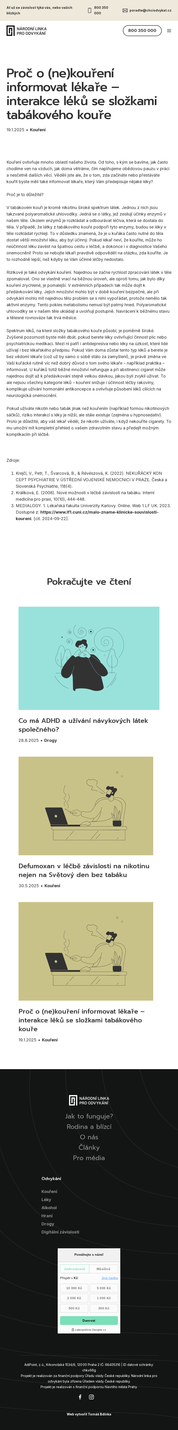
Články (89, 1147)
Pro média (89, 1158)
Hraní (47, 1215)
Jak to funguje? (89, 1116)
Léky (46, 1199)
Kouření (38, 129)
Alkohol (49, 1207)
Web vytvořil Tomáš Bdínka (89, 1414)
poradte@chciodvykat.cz (151, 10)
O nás (89, 1137)
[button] (169, 30)
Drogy (50, 740)
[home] (26, 30)
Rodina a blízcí (89, 1126)
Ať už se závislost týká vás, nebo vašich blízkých (39, 10)
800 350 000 (101, 10)
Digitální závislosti (60, 1232)
